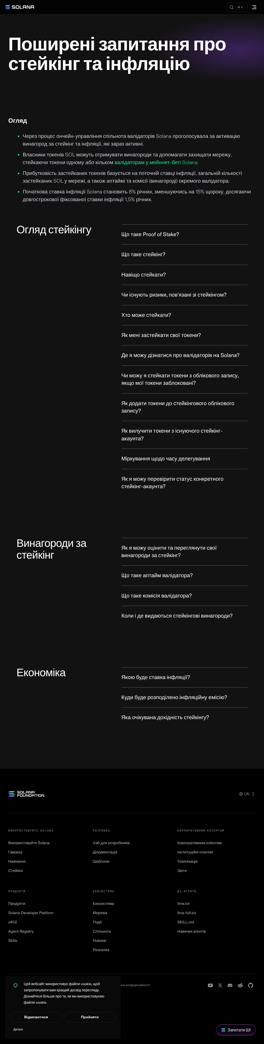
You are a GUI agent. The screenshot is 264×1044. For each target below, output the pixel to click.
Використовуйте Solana (29, 843)
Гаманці (15, 852)
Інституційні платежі (195, 852)
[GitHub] (250, 985)
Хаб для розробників (111, 843)
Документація (105, 852)
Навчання (17, 861)
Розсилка (101, 950)
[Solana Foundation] (26, 794)
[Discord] (230, 985)
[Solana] (19, 7)
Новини (99, 940)
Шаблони (101, 861)
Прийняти (90, 1017)
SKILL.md (185, 922)
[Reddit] (240, 985)
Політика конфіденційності (131, 985)
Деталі (18, 1029)
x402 (12, 922)
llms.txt (183, 903)
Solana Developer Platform (31, 913)
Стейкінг (15, 870)
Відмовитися (36, 1017)
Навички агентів (191, 931)
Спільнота (102, 931)
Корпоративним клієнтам (199, 843)
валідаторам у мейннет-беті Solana (155, 162)
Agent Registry (21, 931)
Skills (12, 940)
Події (97, 922)
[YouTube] (210, 985)
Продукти (16, 903)
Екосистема (103, 903)
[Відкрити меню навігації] (254, 7)
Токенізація (187, 861)
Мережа (100, 913)
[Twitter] (220, 985)
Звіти (182, 870)
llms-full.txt (186, 913)
